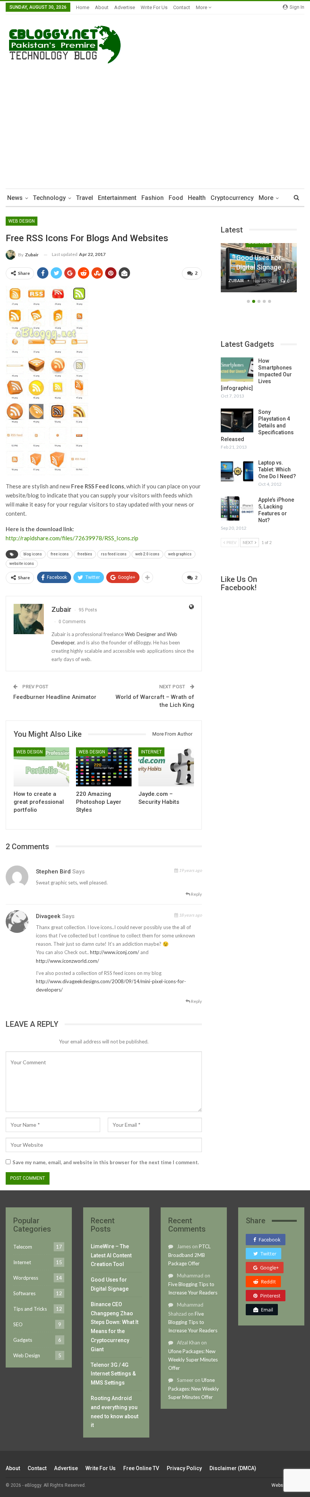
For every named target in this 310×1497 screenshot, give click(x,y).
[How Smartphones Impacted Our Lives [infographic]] (237, 369)
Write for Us (154, 7)
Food (176, 197)
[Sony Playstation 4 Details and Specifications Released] (237, 421)
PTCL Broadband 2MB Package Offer (189, 1254)
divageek (48, 916)
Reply (196, 894)
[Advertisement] (155, 124)
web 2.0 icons (147, 554)
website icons (21, 563)
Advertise (124, 7)
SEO (18, 1324)
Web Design (21, 221)
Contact (181, 7)
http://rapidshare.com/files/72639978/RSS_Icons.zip (72, 538)
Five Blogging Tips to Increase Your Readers (192, 1322)
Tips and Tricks (30, 1309)
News (15, 197)
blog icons (32, 554)
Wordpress (25, 1278)
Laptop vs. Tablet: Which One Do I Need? (277, 469)
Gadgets (22, 1340)
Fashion (152, 197)
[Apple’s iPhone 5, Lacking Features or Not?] (237, 508)
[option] (259, 271)
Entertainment (117, 197)
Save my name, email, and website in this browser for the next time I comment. (105, 1162)
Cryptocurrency (232, 197)
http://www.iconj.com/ (114, 952)
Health (197, 197)
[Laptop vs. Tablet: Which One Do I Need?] (237, 471)
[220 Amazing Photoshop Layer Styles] (104, 766)
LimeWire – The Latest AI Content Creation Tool (111, 1255)
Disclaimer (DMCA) (232, 1468)
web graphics (180, 554)
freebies (85, 554)
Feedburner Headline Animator (54, 697)
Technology (49, 197)
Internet (151, 752)
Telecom (22, 1247)
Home (82, 7)
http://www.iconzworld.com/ (67, 961)
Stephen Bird (53, 871)
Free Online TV (141, 1468)
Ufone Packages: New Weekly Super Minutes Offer (193, 1359)
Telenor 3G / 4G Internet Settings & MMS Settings (113, 1374)
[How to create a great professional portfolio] (41, 766)
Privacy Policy (184, 1468)
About (101, 7)
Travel (84, 197)
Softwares (24, 1293)
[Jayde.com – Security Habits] (166, 766)
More (202, 7)
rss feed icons (114, 554)
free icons (60, 554)
